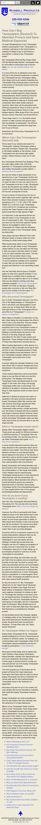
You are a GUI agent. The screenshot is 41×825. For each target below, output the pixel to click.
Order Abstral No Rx (14, 797)
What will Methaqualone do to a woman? (22, 780)
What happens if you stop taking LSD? (21, 791)
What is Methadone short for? (18, 742)
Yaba (20, 118)
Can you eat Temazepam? (28, 283)
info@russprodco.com (20, 822)
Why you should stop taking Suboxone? (21, 783)
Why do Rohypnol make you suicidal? (20, 794)
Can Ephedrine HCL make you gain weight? (22, 766)
